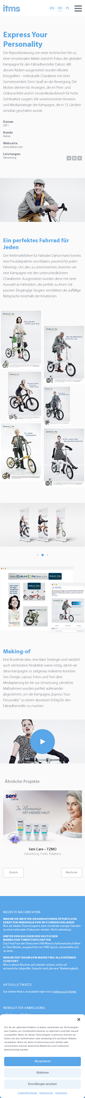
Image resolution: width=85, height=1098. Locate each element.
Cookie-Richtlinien (27, 1093)
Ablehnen (42, 1072)
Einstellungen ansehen (42, 1084)
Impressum (61, 1093)
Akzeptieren (42, 1061)
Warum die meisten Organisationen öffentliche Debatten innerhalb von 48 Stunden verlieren (40, 921)
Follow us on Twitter (64, 991)
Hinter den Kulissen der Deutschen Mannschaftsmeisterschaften (30, 938)
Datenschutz (46, 1093)
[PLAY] (42, 741)
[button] (79, 1019)
